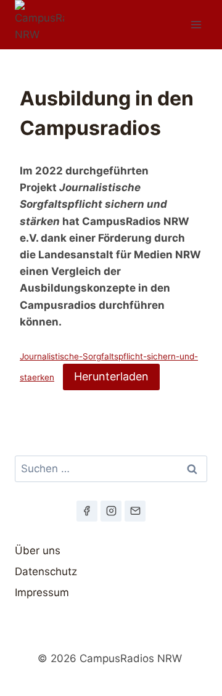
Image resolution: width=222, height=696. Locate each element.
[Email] (135, 511)
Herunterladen (111, 376)
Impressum (42, 592)
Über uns (37, 550)
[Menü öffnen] (195, 24)
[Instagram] (111, 511)
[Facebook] (86, 511)
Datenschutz (46, 571)
